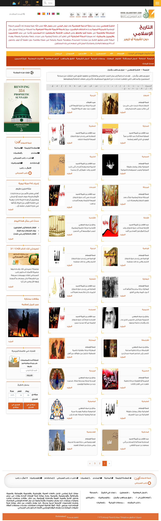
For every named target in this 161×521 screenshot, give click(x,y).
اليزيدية (92, 371)
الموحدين (37, 33)
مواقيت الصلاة (27, 5)
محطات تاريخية (98, 59)
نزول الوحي (62, 26)
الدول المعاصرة (52, 59)
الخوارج (146, 95)
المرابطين (50, 33)
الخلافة (142, 59)
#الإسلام (120, 54)
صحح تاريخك (148, 64)
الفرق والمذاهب (67, 59)
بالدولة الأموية (58, 29)
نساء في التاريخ (108, 493)
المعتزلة (92, 340)
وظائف (37, 5)
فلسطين (124, 493)
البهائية (146, 279)
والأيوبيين (110, 36)
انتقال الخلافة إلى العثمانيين (25, 228)
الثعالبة (92, 279)
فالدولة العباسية (43, 29)
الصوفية (145, 157)
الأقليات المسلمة (35, 59)
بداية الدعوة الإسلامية (82, 26)
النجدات (92, 187)
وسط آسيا (87, 33)
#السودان (70, 54)
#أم (111, 54)
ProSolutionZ (62, 516)
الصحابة (93, 493)
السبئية (146, 126)
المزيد (122, 112)
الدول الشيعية (82, 59)
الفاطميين (13, 33)
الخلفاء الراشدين (77, 29)
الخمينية (145, 310)
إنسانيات (100, 503)
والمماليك (100, 36)
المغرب (66, 33)
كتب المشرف (133, 503)
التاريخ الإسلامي (107, 26)
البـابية (92, 248)
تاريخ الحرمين (20, 59)
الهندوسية (91, 432)
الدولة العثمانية (78, 36)
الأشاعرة (92, 218)
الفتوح (118, 59)
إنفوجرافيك (103, 498)
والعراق (78, 33)
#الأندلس (82, 54)
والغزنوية (100, 33)
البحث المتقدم (15, 14)
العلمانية (145, 401)
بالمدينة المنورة (99, 29)
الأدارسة (59, 33)
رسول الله (48, 26)
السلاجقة (110, 33)
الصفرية (92, 126)
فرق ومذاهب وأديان (115, 70)
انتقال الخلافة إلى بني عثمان (24, 234)
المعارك (110, 59)
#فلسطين (101, 54)
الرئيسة (150, 59)
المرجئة (146, 187)
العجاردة (92, 310)
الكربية (92, 157)
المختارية (145, 432)
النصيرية (145, 371)
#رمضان (58, 54)
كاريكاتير (90, 498)
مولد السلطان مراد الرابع (26, 231)
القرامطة (145, 340)
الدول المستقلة (130, 59)
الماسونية (91, 401)
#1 (91, 54)
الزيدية (92, 95)
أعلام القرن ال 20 (143, 498)
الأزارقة (146, 218)
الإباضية (146, 248)
